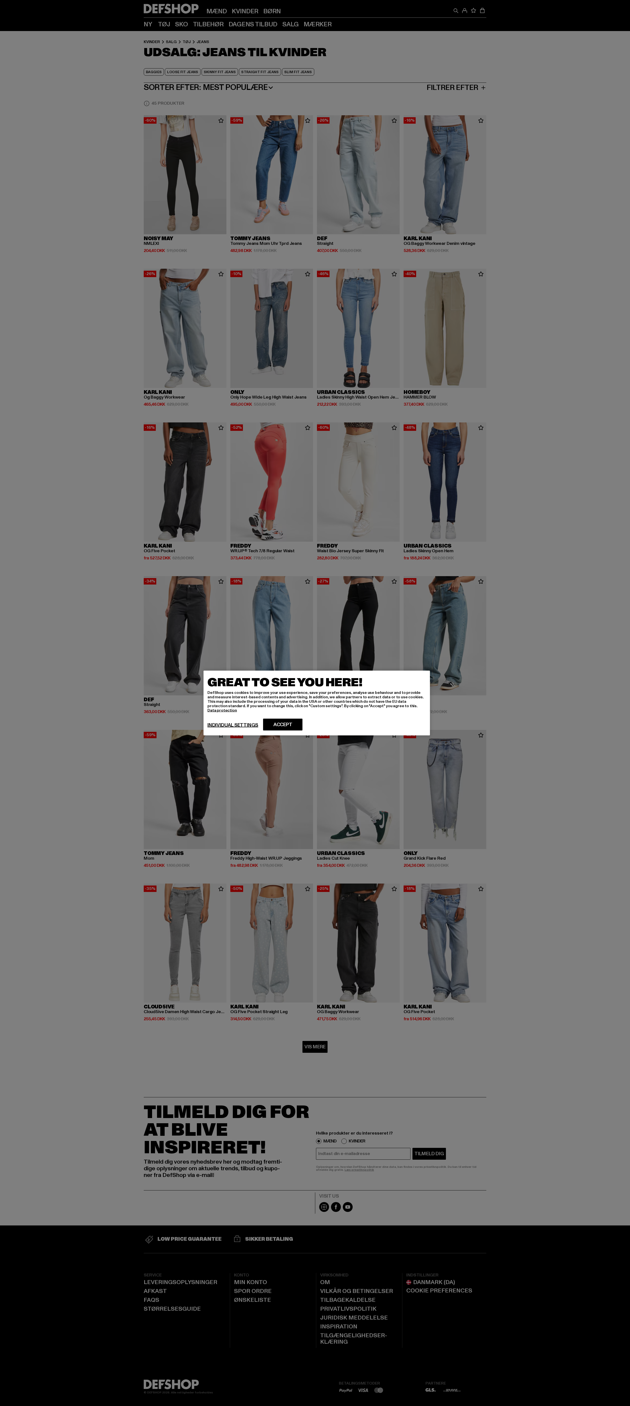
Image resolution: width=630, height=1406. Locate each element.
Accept (282, 724)
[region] (317, 703)
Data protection (222, 710)
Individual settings (232, 725)
